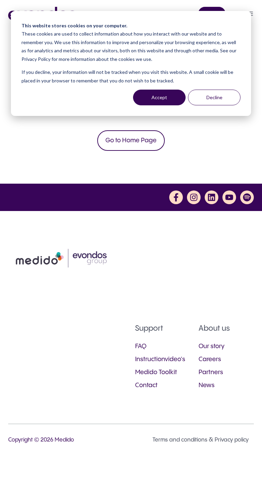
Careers (210, 359)
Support (149, 328)
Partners (211, 372)
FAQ (140, 346)
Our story (211, 346)
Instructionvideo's (160, 359)
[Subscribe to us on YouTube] (229, 197)
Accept (159, 97)
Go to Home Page (131, 140)
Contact (146, 385)
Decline (214, 97)
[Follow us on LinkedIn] (211, 197)
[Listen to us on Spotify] (247, 197)
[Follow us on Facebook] (176, 197)
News (207, 385)
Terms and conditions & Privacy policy (200, 440)
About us (214, 328)
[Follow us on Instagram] (194, 197)
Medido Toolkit (156, 372)
